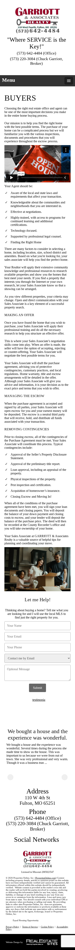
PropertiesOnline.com (46, 878)
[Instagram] (51, 69)
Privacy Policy (12, 927)
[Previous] (10, 777)
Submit (37, 687)
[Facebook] (29, 69)
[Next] (65, 777)
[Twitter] (22, 69)
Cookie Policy (47, 927)
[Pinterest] (44, 69)
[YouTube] (37, 69)
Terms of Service (30, 927)
